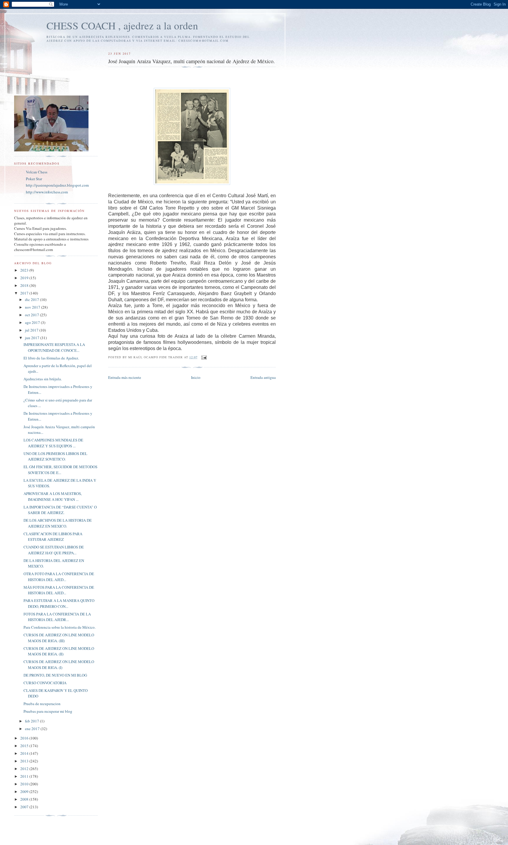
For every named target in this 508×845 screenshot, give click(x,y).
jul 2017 (32, 330)
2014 (24, 753)
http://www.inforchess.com (47, 192)
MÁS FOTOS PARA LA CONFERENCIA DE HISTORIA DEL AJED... (59, 590)
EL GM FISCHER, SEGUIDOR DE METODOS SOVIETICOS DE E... (60, 469)
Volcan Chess (36, 172)
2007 (24, 806)
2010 (24, 784)
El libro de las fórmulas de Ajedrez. (51, 358)
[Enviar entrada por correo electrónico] (204, 357)
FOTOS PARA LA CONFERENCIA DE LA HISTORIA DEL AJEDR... (57, 617)
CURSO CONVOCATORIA (45, 682)
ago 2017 (33, 322)
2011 (24, 776)
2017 (24, 293)
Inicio (195, 377)
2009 (24, 791)
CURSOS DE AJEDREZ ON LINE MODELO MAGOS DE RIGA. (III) (59, 637)
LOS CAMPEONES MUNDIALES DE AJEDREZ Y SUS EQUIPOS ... (53, 443)
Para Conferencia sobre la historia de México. (60, 627)
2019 (24, 277)
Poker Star (34, 178)
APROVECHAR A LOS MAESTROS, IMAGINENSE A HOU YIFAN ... (53, 496)
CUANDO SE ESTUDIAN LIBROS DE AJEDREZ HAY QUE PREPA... (54, 549)
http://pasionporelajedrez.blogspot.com (57, 185)
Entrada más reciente (124, 377)
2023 (24, 270)
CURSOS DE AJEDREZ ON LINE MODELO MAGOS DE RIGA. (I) (59, 664)
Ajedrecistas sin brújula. (43, 378)
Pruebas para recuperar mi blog (48, 711)
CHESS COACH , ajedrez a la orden (122, 25)
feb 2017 (32, 721)
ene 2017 (33, 728)
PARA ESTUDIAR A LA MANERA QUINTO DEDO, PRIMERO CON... (59, 603)
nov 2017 (33, 307)
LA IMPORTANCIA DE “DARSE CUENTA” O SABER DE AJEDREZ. (60, 510)
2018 (24, 285)
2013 (24, 761)
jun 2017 (32, 337)
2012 (24, 768)
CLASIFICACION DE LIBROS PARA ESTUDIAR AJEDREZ (53, 536)
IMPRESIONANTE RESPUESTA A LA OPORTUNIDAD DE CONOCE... (54, 347)
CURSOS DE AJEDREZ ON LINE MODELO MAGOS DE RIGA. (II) (59, 651)
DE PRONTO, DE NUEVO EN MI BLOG (55, 675)
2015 (24, 745)
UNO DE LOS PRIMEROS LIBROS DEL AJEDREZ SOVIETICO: (55, 456)
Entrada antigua (263, 377)
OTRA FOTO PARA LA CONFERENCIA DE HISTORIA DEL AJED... (59, 576)
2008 (24, 799)
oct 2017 (32, 314)
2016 (24, 738)
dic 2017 (32, 299)
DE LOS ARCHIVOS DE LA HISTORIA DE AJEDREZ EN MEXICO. (58, 523)
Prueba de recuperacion (42, 703)
